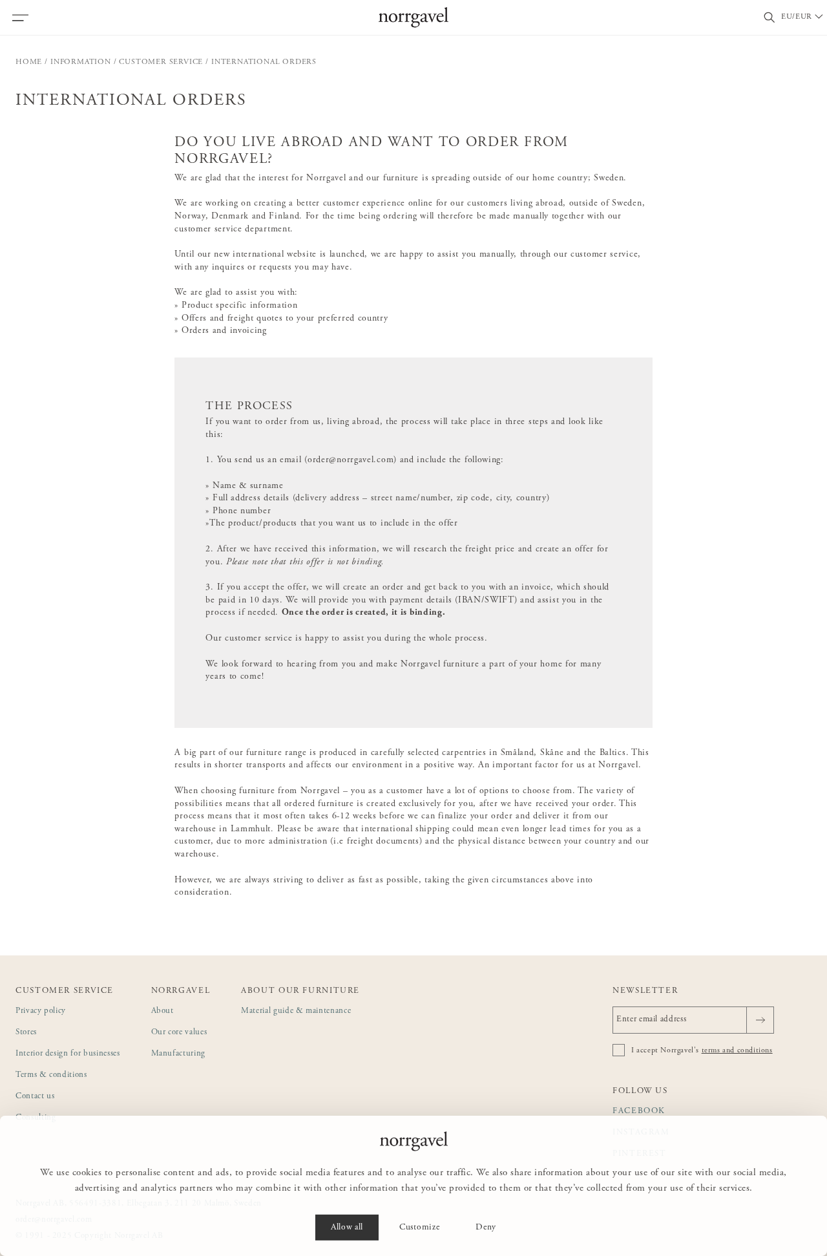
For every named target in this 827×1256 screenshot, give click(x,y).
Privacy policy (41, 1011)
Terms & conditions (51, 1075)
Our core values (179, 1032)
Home (29, 62)
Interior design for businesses (68, 1054)
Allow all (347, 1227)
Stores (26, 1032)
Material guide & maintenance (296, 1011)
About (162, 1011)
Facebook (638, 1111)
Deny (486, 1227)
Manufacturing (178, 1054)
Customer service (161, 62)
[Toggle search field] (769, 18)
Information (80, 62)
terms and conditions (737, 1050)
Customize (419, 1227)
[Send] (760, 1020)
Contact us (35, 1096)
